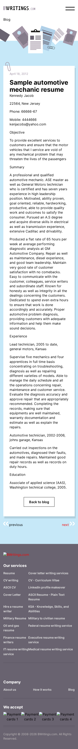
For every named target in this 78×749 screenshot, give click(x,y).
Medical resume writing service (50, 649)
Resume (9, 573)
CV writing (10, 580)
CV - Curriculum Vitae (43, 580)
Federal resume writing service (50, 625)
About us (9, 689)
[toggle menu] (70, 8)
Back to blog (39, 502)
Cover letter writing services (48, 573)
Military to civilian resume (46, 618)
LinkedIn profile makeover (46, 587)
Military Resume (14, 618)
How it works (42, 689)
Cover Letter (12, 594)
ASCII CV (9, 587)
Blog (71, 689)
